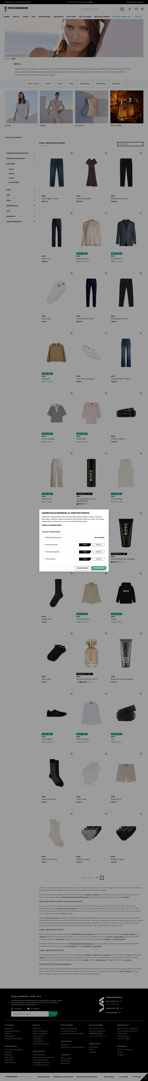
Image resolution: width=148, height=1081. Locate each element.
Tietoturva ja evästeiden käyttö (52, 525)
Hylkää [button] (85, 545)
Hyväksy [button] (98, 545)
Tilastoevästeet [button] (49, 559)
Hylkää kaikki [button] (82, 568)
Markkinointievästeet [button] (51, 552)
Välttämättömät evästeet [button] (52, 538)
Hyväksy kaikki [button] (99, 568)
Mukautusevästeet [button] (50, 545)
